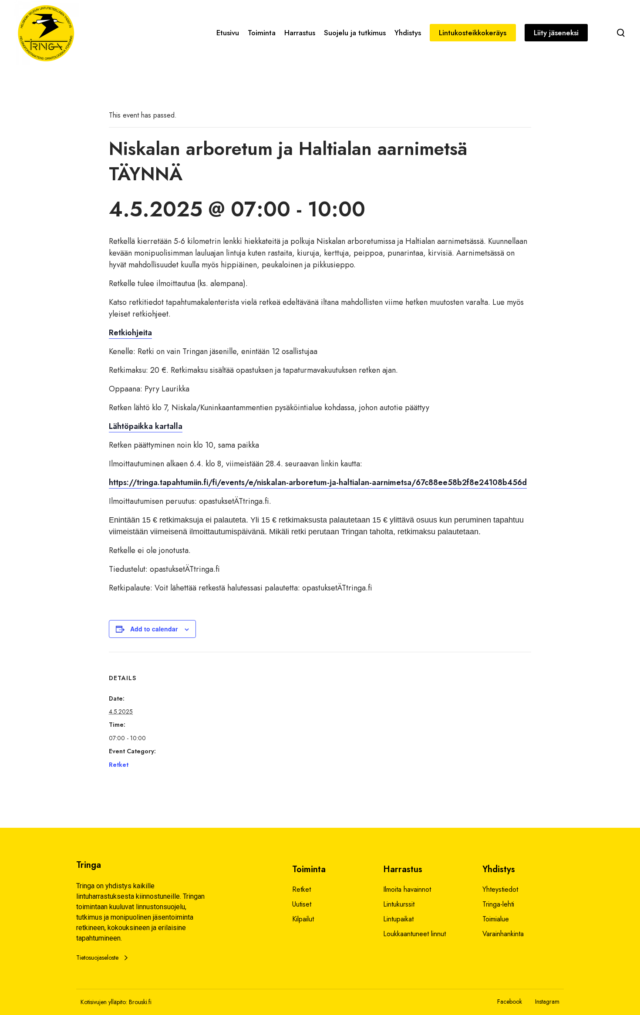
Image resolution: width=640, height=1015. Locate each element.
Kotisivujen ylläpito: (104, 1002)
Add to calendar (154, 628)
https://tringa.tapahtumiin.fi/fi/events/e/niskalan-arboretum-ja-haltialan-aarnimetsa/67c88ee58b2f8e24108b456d (318, 482)
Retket (118, 764)
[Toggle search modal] (621, 32)
